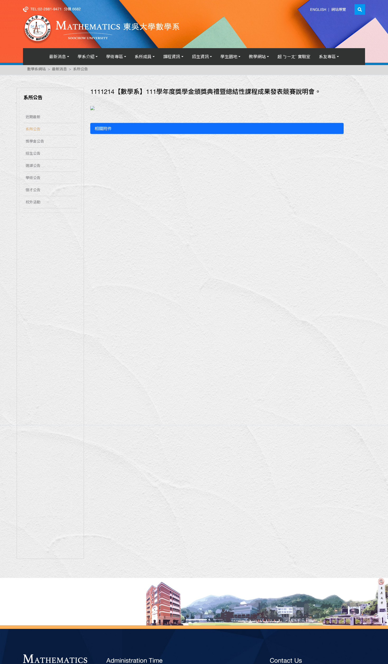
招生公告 (33, 154)
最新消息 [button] (57, 56)
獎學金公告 (35, 142)
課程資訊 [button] (171, 56)
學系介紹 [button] (86, 56)
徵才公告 (33, 191)
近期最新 (33, 118)
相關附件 (103, 129)
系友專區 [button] (327, 56)
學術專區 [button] (114, 56)
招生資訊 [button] (200, 56)
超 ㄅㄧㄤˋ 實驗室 (293, 56)
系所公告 (80, 70)
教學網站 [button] (257, 56)
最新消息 (59, 70)
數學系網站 (36, 70)
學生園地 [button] (228, 56)
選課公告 (33, 167)
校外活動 (33, 203)
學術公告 (33, 179)
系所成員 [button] (143, 56)
